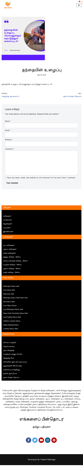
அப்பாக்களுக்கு (8, 350)
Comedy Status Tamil (10, 329)
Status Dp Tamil (8, 294)
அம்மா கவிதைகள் (9, 249)
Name (8, 121)
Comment (9, 149)
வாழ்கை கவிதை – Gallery (12, 264)
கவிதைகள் (7, 216)
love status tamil (9, 290)
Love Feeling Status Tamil (12, 317)
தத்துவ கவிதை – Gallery (12, 257)
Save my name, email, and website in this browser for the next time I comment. (41, 178)
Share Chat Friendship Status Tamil (15, 313)
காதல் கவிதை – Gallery (11, 272)
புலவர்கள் (6, 228)
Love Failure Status (10, 305)
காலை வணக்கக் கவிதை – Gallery (15, 261)
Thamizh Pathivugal (47, 459)
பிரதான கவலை (9, 346)
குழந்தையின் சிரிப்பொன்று (12, 366)
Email (8, 130)
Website (8, 140)
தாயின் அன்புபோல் (10, 373)
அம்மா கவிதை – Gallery (11, 268)
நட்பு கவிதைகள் (9, 245)
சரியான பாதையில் (9, 342)
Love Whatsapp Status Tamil (13, 309)
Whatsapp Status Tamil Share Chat (15, 298)
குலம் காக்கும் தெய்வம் (11, 377)
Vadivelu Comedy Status (11, 321)
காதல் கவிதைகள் (9, 253)
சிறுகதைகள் (7, 224)
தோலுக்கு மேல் (8, 358)
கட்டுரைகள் (7, 220)
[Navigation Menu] (78, 5)
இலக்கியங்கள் (8, 231)
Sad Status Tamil (9, 302)
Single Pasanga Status (11, 325)
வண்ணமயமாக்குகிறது (11, 370)
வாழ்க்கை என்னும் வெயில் (12, 354)
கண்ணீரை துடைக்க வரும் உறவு (15, 362)
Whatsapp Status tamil (11, 286)
